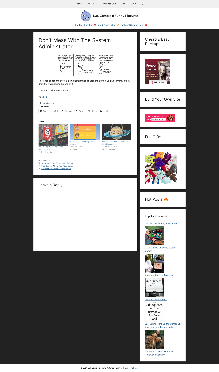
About (133, 4)
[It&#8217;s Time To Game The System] (53, 135)
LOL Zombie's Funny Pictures (115, 16)
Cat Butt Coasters (84, 25)
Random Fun (46, 160)
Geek (43, 163)
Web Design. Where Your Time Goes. (57, 166)
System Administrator (65, 163)
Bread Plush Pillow (106, 25)
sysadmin (51, 163)
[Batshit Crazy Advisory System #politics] (85, 132)
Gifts (123, 4)
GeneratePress (131, 368)
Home (79, 4)
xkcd (44, 97)
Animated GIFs (109, 4)
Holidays (91, 4)
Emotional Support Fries (132, 25)
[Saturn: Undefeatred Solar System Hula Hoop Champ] (116, 132)
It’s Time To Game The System (51, 147)
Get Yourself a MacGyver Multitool (56, 169)
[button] (141, 4)
